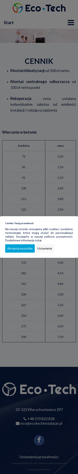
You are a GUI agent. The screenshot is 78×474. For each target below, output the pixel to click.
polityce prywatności (58, 236)
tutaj (38, 240)
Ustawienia (44, 248)
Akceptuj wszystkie (20, 248)
